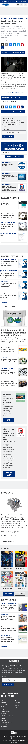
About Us (4, 736)
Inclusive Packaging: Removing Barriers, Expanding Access (8, 617)
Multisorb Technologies (10, 101)
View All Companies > (14, 157)
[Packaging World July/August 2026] (7, 559)
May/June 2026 (20, 568)
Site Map (14, 738)
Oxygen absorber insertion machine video (7, 226)
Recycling (4, 357)
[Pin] (22, 44)
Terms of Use (22, 736)
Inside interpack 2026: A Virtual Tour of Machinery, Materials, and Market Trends (8, 607)
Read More (8, 419)
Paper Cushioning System (10, 532)
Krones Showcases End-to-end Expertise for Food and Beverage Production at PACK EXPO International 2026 (14, 517)
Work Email (6, 129)
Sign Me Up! (8, 137)
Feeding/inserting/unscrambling (14, 18)
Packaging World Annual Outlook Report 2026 (9, 176)
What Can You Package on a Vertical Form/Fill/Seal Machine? (9, 263)
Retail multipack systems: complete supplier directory (7, 639)
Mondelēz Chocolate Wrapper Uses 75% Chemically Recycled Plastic (8, 349)
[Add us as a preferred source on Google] (2, 47)
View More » (5, 302)
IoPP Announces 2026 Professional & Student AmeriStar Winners (13, 332)
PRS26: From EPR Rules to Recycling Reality (9, 360)
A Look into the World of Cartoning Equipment (8, 285)
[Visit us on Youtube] (12, 696)
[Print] (2, 44)
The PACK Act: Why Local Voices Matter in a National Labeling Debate (9, 383)
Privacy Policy (13, 736)
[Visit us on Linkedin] (9, 696)
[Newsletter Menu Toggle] (18, 4)
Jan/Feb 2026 (21, 588)
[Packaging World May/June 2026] (21, 559)
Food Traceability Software (10, 536)
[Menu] (25, 4)
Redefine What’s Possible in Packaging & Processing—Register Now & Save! (9, 188)
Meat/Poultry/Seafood (8, 222)
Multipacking (5, 635)
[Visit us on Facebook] (2, 696)
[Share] (10, 44)
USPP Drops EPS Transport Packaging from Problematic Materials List (8, 372)
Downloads (5, 614)
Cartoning (4, 281)
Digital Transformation (9, 603)
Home (2, 201)
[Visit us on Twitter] (5, 696)
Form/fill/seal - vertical (9, 259)
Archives (20, 594)
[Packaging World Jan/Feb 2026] (21, 579)
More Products (8, 541)
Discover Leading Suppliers (7, 164)
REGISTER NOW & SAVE (9, 474)
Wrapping (4, 346)
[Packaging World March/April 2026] (7, 579)
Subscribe (8, 594)
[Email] (6, 44)
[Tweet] (18, 44)
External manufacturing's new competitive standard (8, 628)
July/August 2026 (7, 568)
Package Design (6, 328)
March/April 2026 (7, 588)
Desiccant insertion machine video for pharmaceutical (8, 215)
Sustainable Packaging (8, 368)
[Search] (21, 4)
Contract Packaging (7, 625)
